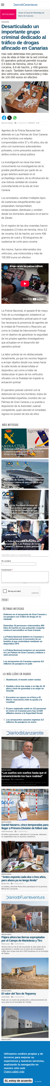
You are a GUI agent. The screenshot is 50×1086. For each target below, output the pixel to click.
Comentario (7, 570)
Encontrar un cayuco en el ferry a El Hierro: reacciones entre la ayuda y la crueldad (24, 699)
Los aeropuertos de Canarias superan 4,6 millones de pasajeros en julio (23, 662)
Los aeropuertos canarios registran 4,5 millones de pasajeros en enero (25, 721)
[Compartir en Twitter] (9, 119)
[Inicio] (25, 5)
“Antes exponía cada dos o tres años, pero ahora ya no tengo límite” (23, 878)
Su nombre (6, 561)
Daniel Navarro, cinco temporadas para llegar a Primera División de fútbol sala (24, 826)
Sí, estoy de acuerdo (18, 1080)
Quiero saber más (14, 1071)
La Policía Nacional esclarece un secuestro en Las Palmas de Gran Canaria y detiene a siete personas (22, 544)
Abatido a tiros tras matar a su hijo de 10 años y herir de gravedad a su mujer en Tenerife (25, 688)
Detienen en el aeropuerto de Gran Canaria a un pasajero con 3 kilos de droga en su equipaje (24, 451)
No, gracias (38, 1081)
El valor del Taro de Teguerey (18, 993)
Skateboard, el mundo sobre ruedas (23, 680)
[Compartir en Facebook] (4, 119)
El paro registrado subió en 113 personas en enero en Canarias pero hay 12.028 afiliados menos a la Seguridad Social (26, 710)
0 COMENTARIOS (22, 123)
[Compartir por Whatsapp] (15, 119)
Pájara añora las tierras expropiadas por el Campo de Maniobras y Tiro (23, 939)
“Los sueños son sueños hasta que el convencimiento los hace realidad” (23, 774)
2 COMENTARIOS (18, 944)
